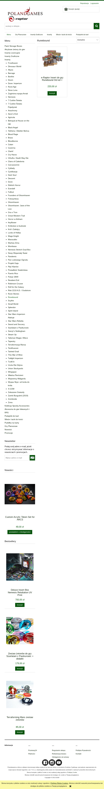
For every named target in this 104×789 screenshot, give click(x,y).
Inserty (7, 60)
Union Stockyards (15, 368)
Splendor (12, 307)
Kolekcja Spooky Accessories (17, 406)
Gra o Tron (12, 212)
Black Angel (13, 127)
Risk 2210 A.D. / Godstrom (19, 290)
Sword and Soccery (16, 324)
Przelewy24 (32, 750)
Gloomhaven (13, 202)
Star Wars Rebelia (15, 321)
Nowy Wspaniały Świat (17, 253)
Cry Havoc (12, 155)
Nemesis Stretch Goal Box (19, 250)
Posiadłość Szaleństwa (17, 270)
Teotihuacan (13, 348)
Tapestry (11, 341)
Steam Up (12, 334)
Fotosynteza (13, 199)
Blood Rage (13, 134)
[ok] (32, 457)
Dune (10, 182)
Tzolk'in (11, 362)
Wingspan (12, 372)
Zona (10, 402)
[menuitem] (9, 34)
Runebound (13, 297)
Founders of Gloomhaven (19, 195)
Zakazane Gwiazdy (16, 392)
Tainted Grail (13, 351)
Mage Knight (13, 236)
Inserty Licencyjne (12, 53)
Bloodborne (13, 141)
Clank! (10, 151)
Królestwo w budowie (17, 226)
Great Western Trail (16, 216)
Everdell (11, 188)
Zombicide (12, 399)
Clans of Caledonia (16, 161)
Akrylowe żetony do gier (15, 49)
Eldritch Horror (14, 185)
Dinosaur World (14, 66)
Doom (10, 80)
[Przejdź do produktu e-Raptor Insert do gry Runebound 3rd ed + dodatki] (52, 61)
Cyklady (11, 168)
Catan (10, 144)
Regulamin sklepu (58, 750)
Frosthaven (13, 63)
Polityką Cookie (72, 772)
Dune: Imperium (15, 83)
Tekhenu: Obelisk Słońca (18, 131)
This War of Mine (15, 355)
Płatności (31, 754)
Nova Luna (12, 90)
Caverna (11, 148)
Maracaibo (12, 239)
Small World (13, 304)
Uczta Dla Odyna (15, 365)
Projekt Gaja (13, 263)
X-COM (11, 389)
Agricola (11, 117)
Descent (11, 178)
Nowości (8, 429)
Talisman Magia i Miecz (18, 338)
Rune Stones (13, 294)
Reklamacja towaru (59, 754)
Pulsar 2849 (13, 277)
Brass (10, 138)
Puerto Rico (13, 273)
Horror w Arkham (15, 219)
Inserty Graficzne (12, 56)
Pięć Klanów (13, 267)
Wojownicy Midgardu (17, 379)
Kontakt (78, 754)
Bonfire (11, 76)
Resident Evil (13, 280)
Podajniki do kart (12, 416)
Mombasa (12, 246)
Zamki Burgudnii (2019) (18, 395)
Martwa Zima (13, 243)
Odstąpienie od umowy (60, 757)
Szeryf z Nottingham (16, 331)
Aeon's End (13, 114)
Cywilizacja (12, 172)
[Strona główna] (25, 14)
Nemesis (11, 97)
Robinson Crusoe (15, 284)
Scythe (11, 300)
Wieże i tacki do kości (14, 419)
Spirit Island (13, 311)
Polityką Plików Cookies (59, 783)
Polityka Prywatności (83, 750)
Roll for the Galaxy (16, 287)
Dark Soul (12, 175)
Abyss (10, 70)
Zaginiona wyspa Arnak (18, 93)
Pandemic (12, 256)
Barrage (11, 73)
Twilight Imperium (15, 358)
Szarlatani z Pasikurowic (18, 328)
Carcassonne (13, 165)
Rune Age (12, 87)
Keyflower (12, 222)
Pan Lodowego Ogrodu (18, 260)
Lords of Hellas (14, 233)
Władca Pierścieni (15, 375)
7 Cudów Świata (15, 100)
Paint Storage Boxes (13, 46)
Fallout (11, 192)
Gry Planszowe (11, 426)
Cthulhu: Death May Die (18, 158)
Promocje (9, 433)
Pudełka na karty (12, 423)
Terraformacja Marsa (17, 345)
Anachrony (12, 110)
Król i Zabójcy (14, 229)
